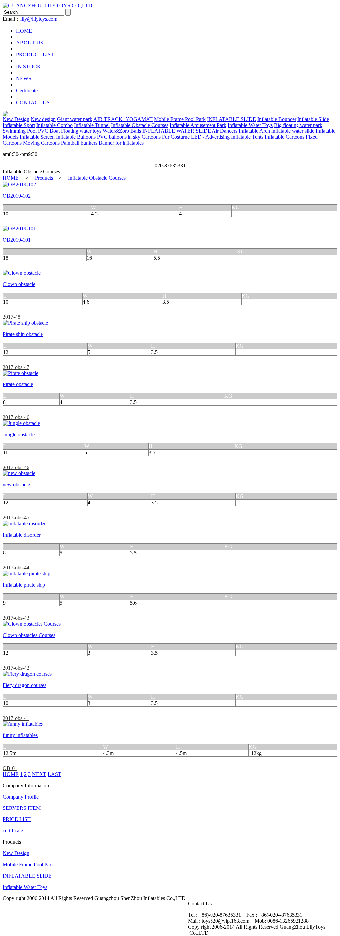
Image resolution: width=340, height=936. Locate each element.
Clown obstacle (19, 284)
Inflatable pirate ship (24, 585)
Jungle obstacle (19, 434)
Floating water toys (81, 131)
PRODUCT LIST (35, 54)
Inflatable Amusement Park (198, 125)
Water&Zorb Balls (122, 131)
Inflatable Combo (54, 125)
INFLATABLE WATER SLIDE (176, 131)
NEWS (23, 78)
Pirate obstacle (18, 384)
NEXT (39, 774)
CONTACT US (33, 102)
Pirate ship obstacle (23, 334)
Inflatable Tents (247, 137)
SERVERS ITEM (22, 808)
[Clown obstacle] (22, 273)
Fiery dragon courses (24, 685)
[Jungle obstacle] (21, 423)
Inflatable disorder (22, 535)
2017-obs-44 (16, 567)
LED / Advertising (210, 137)
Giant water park (74, 119)
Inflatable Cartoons (284, 137)
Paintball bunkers (79, 143)
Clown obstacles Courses (29, 635)
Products (44, 178)
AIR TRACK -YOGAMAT (123, 119)
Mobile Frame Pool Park (180, 119)
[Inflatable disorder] (24, 523)
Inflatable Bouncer (276, 119)
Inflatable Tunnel (92, 125)
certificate (13, 830)
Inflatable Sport (19, 125)
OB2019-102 (17, 196)
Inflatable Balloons (76, 137)
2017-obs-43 (16, 618)
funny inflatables (20, 735)
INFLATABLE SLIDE (231, 119)
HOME (24, 31)
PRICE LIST (17, 819)
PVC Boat (49, 131)
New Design (16, 119)
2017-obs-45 (16, 517)
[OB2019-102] (19, 184)
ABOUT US (29, 42)
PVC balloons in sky (118, 137)
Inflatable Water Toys (250, 125)
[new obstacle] (19, 473)
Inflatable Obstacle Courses (139, 125)
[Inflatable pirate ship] (26, 573)
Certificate (27, 90)
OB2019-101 (17, 240)
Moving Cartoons (41, 143)
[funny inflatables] (23, 724)
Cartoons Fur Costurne (166, 137)
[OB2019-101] (19, 228)
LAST (54, 774)
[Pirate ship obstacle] (25, 323)
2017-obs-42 (16, 668)
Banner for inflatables (121, 143)
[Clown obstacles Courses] (32, 624)
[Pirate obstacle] (20, 373)
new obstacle (16, 484)
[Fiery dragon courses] (27, 674)
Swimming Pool (20, 131)
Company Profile (21, 797)
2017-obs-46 (16, 417)
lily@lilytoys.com (38, 19)
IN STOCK (28, 66)
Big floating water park (298, 125)
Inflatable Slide (313, 119)
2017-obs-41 (16, 718)
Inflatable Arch (254, 131)
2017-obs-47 (16, 367)
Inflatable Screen (37, 137)
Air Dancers (224, 131)
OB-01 (10, 768)
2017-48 (11, 317)
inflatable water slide (292, 131)
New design (43, 119)
